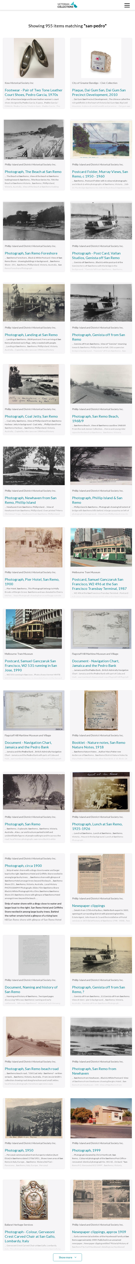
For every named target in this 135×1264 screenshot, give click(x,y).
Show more (65, 1257)
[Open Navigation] (118, 5)
